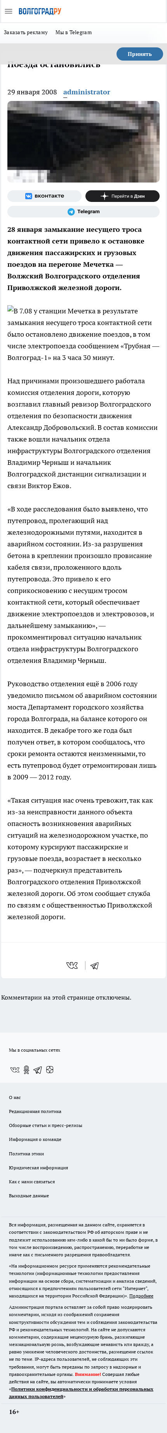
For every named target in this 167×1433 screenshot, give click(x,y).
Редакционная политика (35, 1111)
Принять (140, 53)
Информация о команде (35, 1139)
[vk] (73, 965)
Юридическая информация (38, 1167)
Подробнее (141, 1296)
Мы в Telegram (74, 32)
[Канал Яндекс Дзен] (122, 196)
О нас (15, 1097)
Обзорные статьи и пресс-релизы (45, 1125)
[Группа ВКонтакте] (44, 196)
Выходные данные (29, 1195)
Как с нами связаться (32, 1181)
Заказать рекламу (26, 32)
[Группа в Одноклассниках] (26, 1070)
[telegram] (97, 965)
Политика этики (26, 1153)
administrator (86, 91)
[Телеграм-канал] (83, 211)
